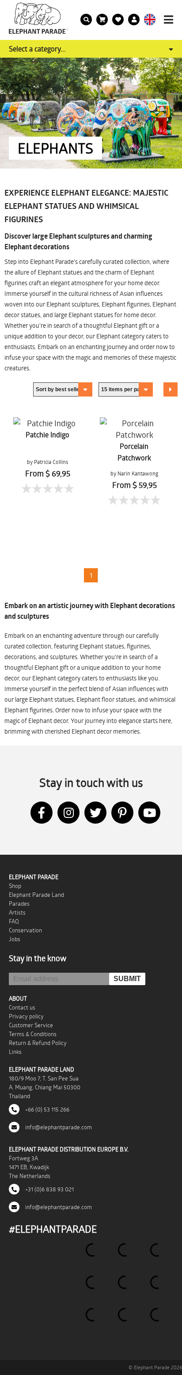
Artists (17, 912)
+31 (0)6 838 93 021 (49, 1189)
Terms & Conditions (33, 1034)
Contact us (22, 1007)
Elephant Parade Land (36, 895)
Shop (15, 886)
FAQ (14, 921)
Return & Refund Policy (38, 1043)
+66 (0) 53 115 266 (46, 1109)
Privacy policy (26, 1016)
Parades (19, 904)
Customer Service (31, 1025)
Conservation (25, 930)
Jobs (14, 939)
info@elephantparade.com (58, 1127)
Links (15, 1052)
